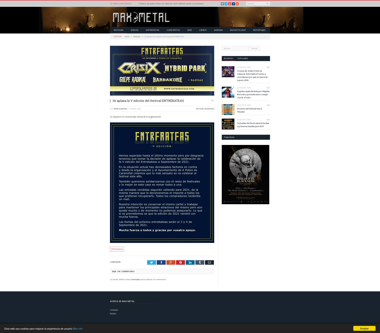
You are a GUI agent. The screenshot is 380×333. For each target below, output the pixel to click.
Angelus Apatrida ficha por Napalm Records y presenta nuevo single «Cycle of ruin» (173, 3)
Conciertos (173, 30)
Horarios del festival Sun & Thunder (249, 110)
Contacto (114, 309)
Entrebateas (116, 249)
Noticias (118, 30)
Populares (243, 58)
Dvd (189, 30)
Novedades (209, 109)
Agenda (218, 30)
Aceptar (364, 328)
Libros (203, 30)
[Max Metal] (142, 17)
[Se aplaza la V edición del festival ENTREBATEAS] (162, 71)
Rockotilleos (238, 30)
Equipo (113, 313)
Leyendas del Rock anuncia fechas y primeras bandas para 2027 (253, 125)
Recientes (228, 58)
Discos (134, 30)
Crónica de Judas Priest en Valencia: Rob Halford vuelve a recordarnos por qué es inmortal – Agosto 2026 (253, 76)
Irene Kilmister (120, 109)
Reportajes (259, 30)
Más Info (78, 328)
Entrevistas (152, 30)
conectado (135, 279)
